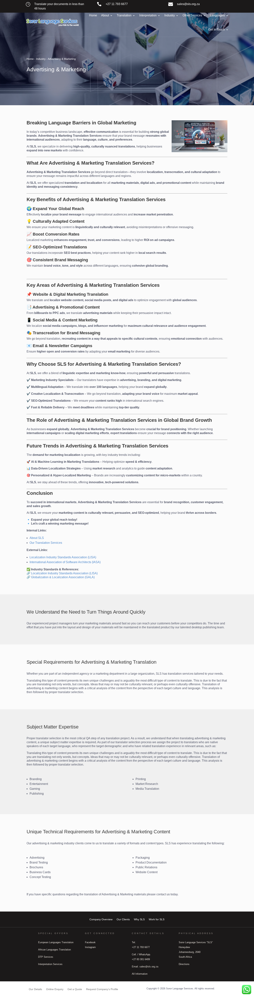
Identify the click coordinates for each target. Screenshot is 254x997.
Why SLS (139, 919)
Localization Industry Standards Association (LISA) (63, 557)
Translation (124, 15)
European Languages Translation (55, 942)
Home (93, 15)
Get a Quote (74, 989)
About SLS (37, 537)
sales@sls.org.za (188, 4)
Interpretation (148, 15)
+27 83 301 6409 (141, 959)
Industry (169, 15)
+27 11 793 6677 (117, 4)
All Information (139, 973)
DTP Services (45, 956)
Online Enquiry (54, 989)
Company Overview (100, 919)
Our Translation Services (46, 542)
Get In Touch (216, 29)
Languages (217, 15)
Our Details (35, 989)
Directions (184, 964)
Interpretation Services (50, 964)
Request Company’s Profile (102, 989)
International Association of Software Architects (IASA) (65, 562)
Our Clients (123, 919)
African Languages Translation (54, 949)
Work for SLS (156, 919)
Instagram (90, 947)
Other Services (192, 15)
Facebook (90, 942)
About (105, 15)
